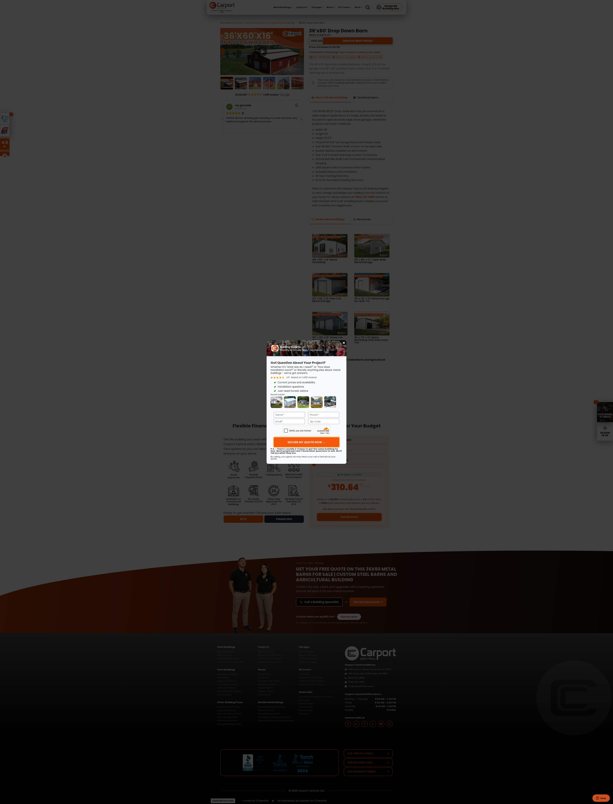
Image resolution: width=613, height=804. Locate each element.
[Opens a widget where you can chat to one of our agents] (601, 798)
